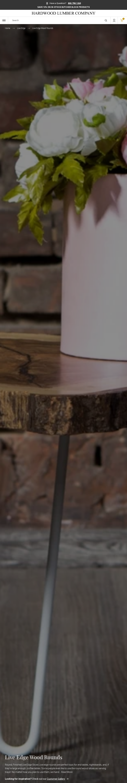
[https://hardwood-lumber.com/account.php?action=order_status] (114, 20)
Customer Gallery (56, 779)
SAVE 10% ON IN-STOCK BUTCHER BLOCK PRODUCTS (63, 7)
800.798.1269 (74, 3)
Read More (66, 772)
